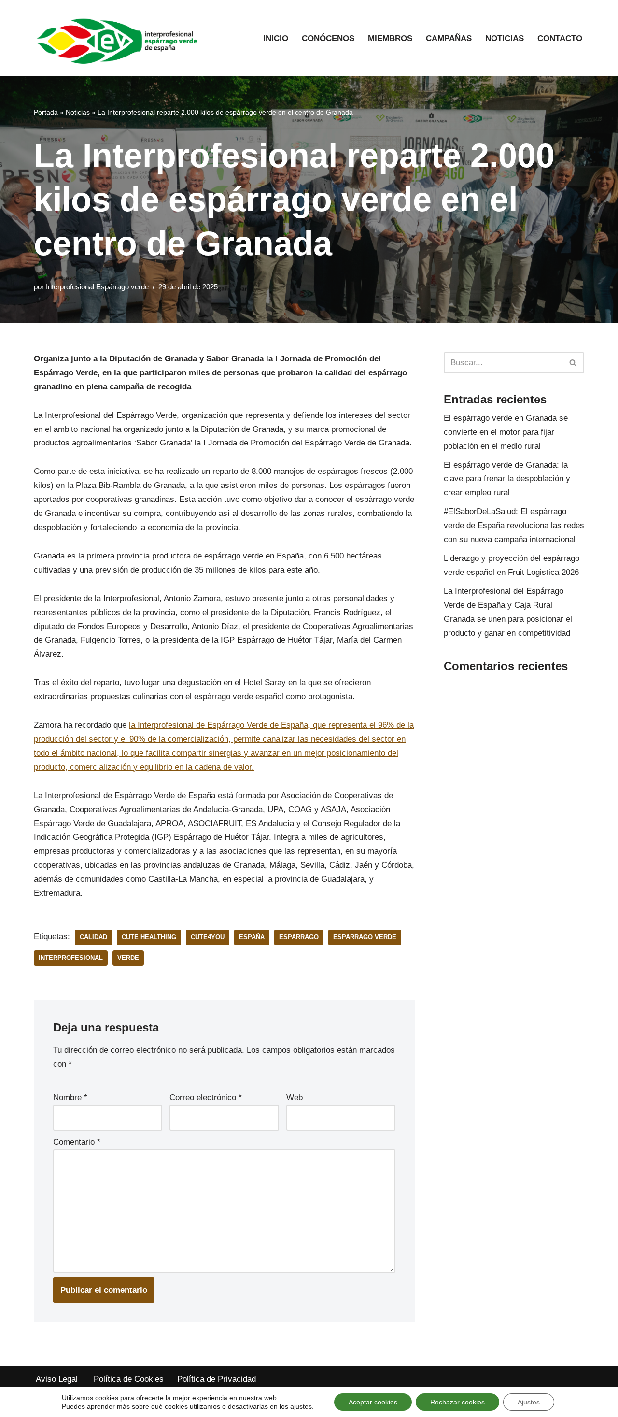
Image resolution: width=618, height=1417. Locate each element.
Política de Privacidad (216, 1379)
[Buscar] (573, 362)
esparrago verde (364, 937)
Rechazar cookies (457, 1402)
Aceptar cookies (373, 1402)
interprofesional (71, 957)
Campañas (449, 38)
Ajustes (529, 1402)
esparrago (299, 937)
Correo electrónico (205, 1097)
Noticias (504, 38)
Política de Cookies (129, 1379)
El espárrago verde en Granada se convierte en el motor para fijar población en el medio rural (506, 432)
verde (128, 957)
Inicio (275, 38)
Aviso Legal (58, 1379)
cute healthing (149, 937)
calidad (93, 937)
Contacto (559, 38)
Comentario (76, 1141)
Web (294, 1097)
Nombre (70, 1097)
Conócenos (328, 38)
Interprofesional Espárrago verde (97, 287)
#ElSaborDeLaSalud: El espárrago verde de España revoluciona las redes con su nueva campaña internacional (514, 525)
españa (252, 937)
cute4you (208, 937)
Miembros (390, 38)
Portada (46, 112)
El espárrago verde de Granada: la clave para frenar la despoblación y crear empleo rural (507, 479)
